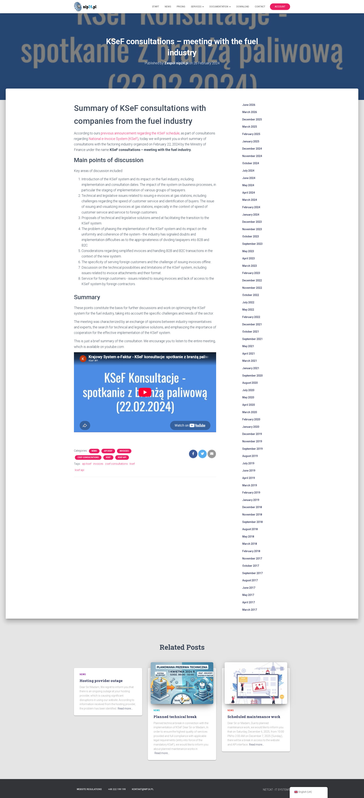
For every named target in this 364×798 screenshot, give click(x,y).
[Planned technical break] (182, 682)
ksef (108, 457)
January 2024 (250, 214)
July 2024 (248, 170)
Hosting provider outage (101, 680)
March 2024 (249, 199)
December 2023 (252, 221)
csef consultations (88, 457)
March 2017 (249, 609)
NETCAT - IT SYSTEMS (276, 789)
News (168, 6)
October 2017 (250, 565)
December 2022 (252, 280)
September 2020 (252, 375)
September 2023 (252, 243)
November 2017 (252, 558)
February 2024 (251, 207)
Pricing (181, 6)
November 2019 (252, 441)
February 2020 (251, 419)
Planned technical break (175, 716)
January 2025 (250, 141)
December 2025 (252, 119)
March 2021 (249, 360)
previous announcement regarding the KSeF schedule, (140, 133)
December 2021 (252, 324)
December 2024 (252, 148)
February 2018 (251, 551)
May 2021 (248, 346)
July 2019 (248, 463)
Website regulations (89, 789)
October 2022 (250, 295)
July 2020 (248, 390)
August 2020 (250, 382)
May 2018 (248, 536)
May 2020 (248, 397)
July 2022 (248, 302)
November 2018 (252, 514)
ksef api (122, 457)
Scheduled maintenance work (254, 716)
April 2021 (248, 353)
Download (242, 6)
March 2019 (249, 485)
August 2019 (250, 455)
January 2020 (250, 426)
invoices (124, 451)
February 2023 (251, 273)
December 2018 (252, 507)
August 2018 (250, 529)
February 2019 (251, 492)
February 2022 (251, 317)
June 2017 (248, 587)
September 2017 (252, 573)
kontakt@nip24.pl (143, 789)
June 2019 (248, 470)
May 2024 (248, 185)
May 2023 (248, 251)
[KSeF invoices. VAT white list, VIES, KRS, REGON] (85, 6)
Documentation (219, 6)
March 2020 (249, 412)
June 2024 (248, 178)
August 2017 (250, 580)
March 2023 (249, 265)
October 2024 (250, 163)
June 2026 (248, 104)
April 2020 (248, 404)
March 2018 (249, 543)
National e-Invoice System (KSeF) (113, 139)
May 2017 (248, 594)
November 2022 (252, 287)
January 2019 (250, 499)
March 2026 (249, 112)
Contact (260, 6)
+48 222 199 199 (117, 789)
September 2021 (252, 339)
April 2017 (248, 602)
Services (196, 6)
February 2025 (251, 134)
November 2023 (252, 229)
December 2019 (252, 433)
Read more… (125, 708)
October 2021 (250, 331)
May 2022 (248, 309)
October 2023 (250, 236)
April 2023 (248, 258)
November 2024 (252, 156)
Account (280, 6)
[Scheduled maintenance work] (256, 682)
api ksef (108, 451)
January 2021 (250, 368)
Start (155, 6)
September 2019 (252, 448)
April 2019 (248, 477)
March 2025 (249, 126)
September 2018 (252, 521)
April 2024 (248, 192)
